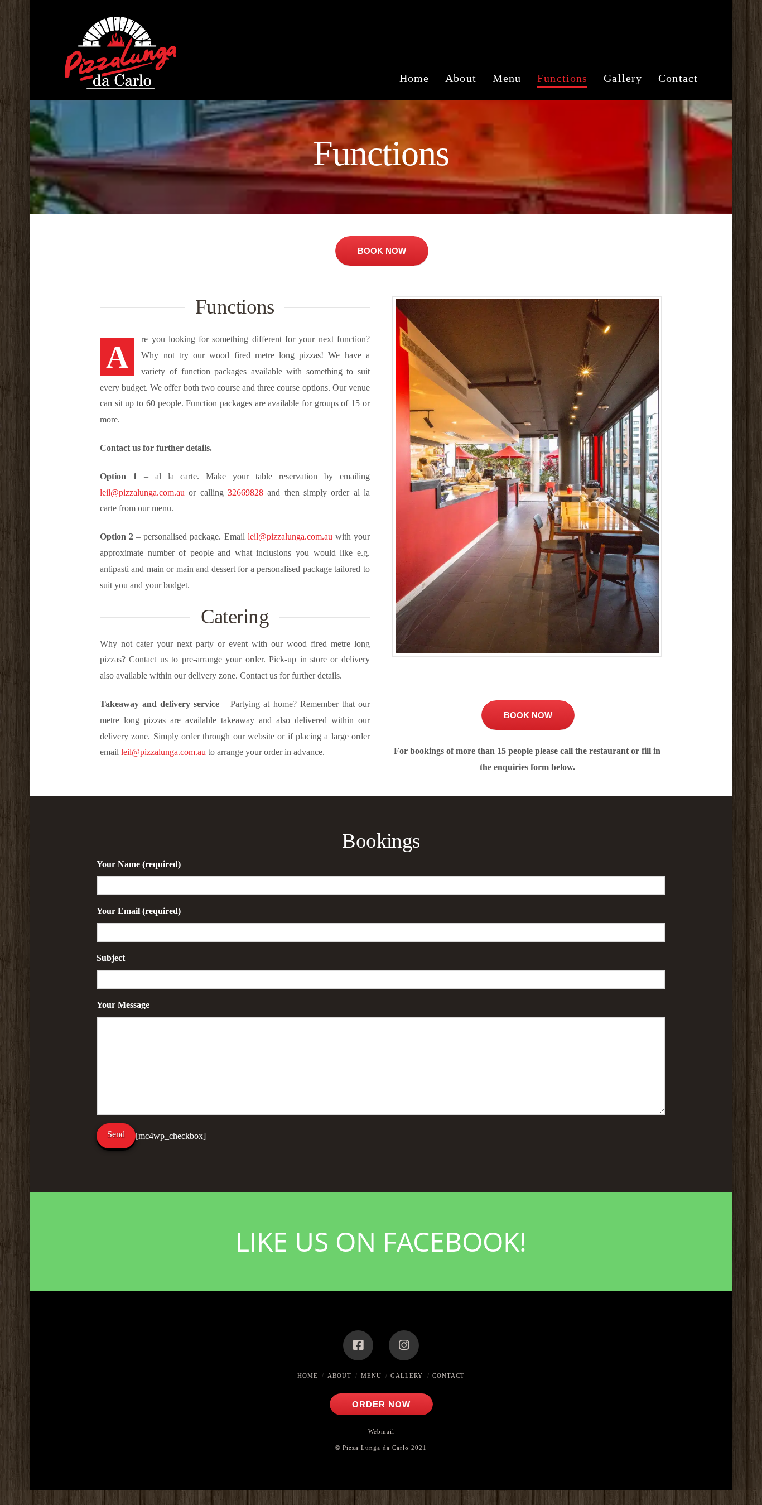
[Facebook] (358, 1345)
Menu (371, 1375)
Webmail (381, 1431)
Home (307, 1375)
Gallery (406, 1375)
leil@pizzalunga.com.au (142, 492)
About (339, 1375)
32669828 (247, 492)
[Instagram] (404, 1345)
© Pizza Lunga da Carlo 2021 (381, 1447)
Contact (448, 1375)
